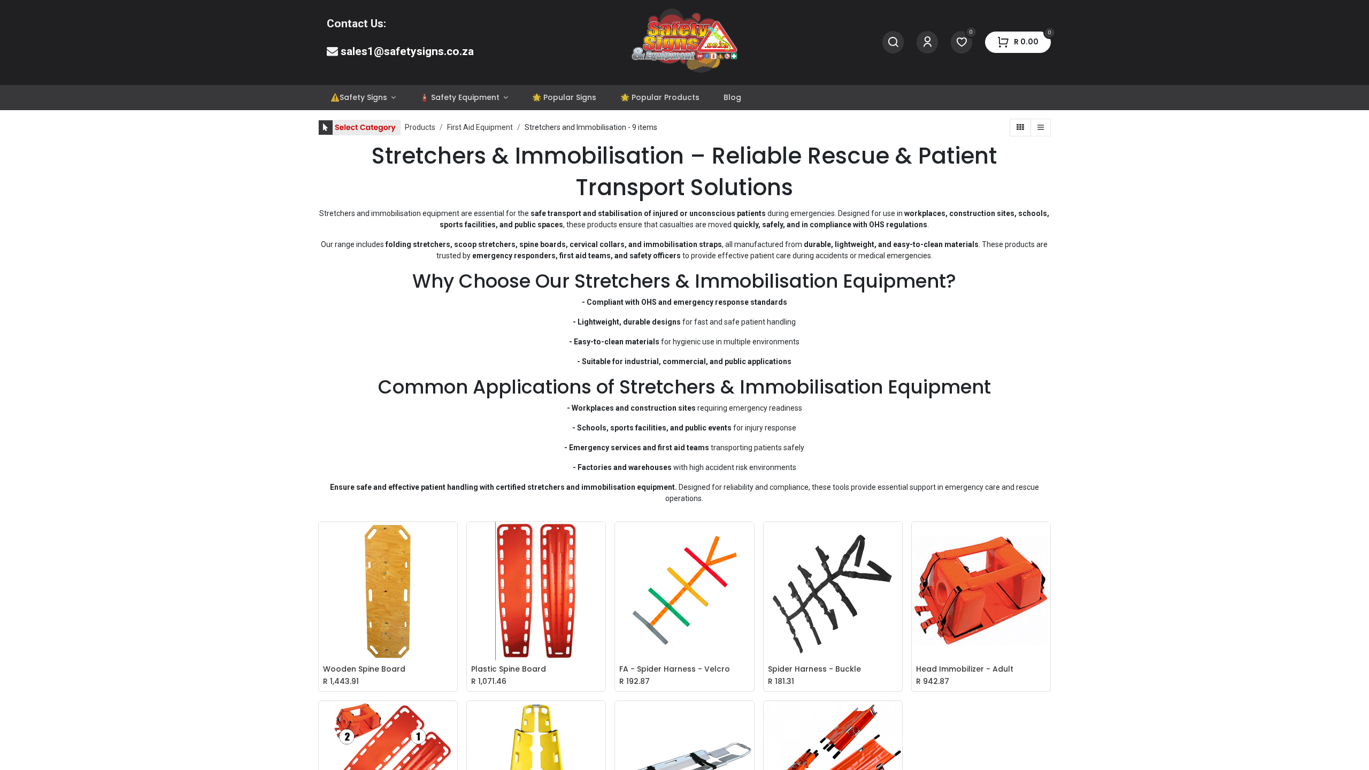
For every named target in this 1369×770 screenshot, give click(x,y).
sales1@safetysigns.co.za (407, 51)
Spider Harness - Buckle (814, 669)
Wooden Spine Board (364, 669)
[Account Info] (927, 42)
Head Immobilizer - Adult (964, 669)
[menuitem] (362, 97)
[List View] (1040, 128)
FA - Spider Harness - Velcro (674, 669)
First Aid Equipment (480, 127)
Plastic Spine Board (508, 669)
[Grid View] (1020, 128)
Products (420, 127)
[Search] (893, 42)
